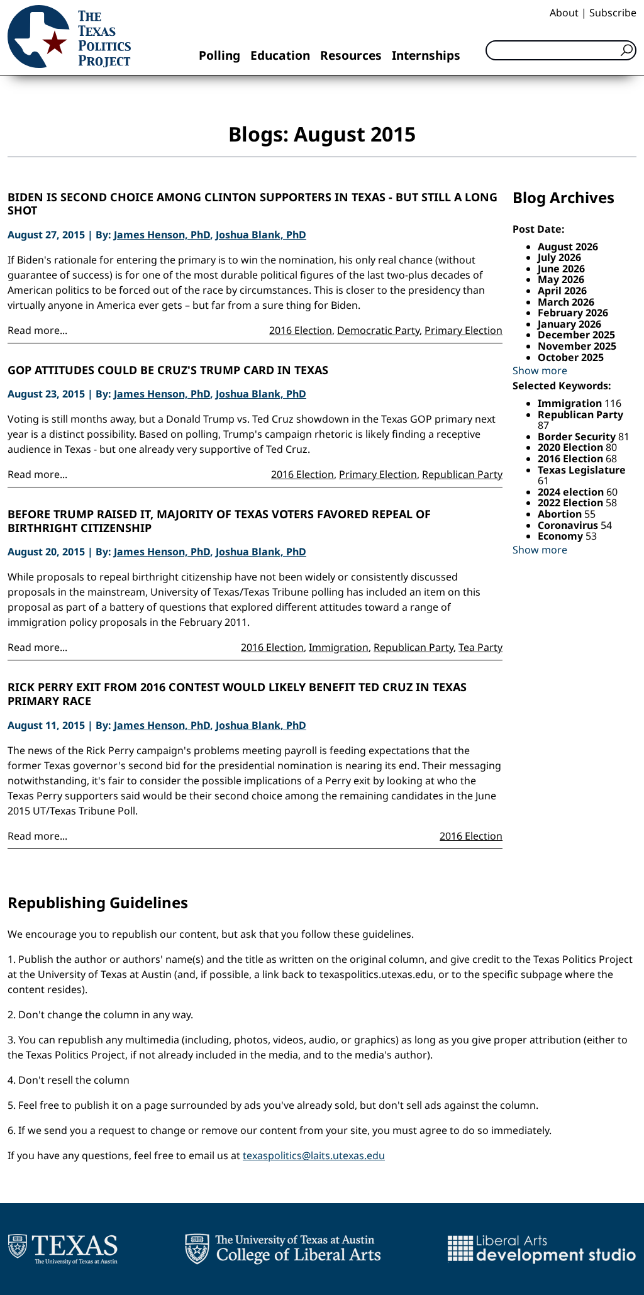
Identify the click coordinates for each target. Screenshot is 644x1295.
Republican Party (462, 474)
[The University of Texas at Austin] (63, 1249)
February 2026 (573, 313)
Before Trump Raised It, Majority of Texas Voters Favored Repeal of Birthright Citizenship (219, 521)
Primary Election (463, 330)
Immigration (339, 647)
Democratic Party (378, 330)
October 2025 (571, 357)
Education (280, 55)
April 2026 (562, 290)
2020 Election (572, 447)
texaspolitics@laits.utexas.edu (314, 1155)
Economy (562, 536)
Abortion (561, 514)
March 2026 (566, 302)
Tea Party (480, 647)
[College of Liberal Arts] (282, 1249)
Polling (219, 55)
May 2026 (561, 279)
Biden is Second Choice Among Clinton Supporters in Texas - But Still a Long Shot (252, 204)
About (564, 12)
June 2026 (561, 268)
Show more (540, 370)
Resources (351, 55)
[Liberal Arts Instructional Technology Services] (541, 1249)
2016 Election (300, 330)
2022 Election (572, 502)
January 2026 (569, 324)
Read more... (37, 330)
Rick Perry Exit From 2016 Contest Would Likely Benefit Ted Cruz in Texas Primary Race (237, 694)
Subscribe (612, 12)
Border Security (578, 436)
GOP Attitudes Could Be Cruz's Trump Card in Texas (168, 370)
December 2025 (576, 335)
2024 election (572, 492)
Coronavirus (569, 525)
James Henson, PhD (162, 235)
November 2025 (577, 346)
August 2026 (568, 246)
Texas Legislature (582, 470)
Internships (426, 55)
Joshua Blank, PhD (261, 235)
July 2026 (559, 257)
